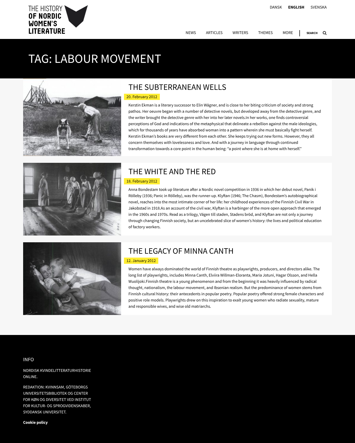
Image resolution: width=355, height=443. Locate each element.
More (288, 33)
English (296, 7)
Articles (214, 33)
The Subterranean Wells (177, 87)
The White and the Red (172, 171)
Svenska (319, 7)
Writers (240, 33)
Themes (265, 33)
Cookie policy (35, 422)
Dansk (276, 7)
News (191, 33)
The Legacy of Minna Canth (181, 251)
